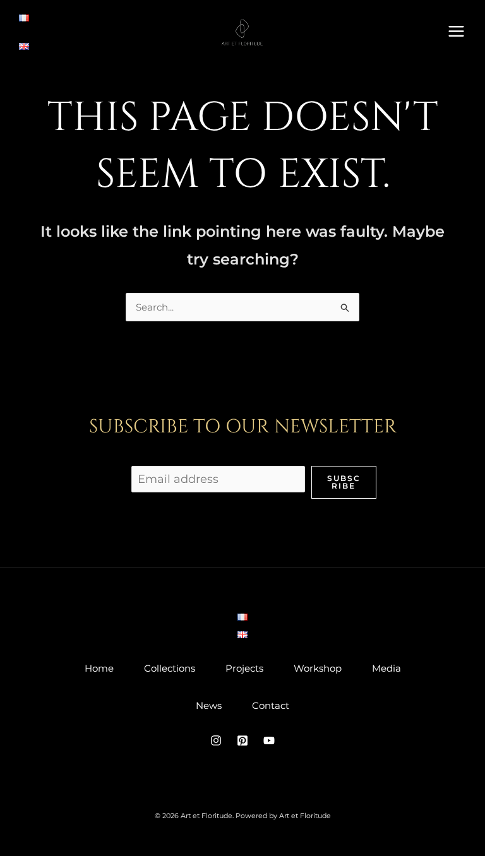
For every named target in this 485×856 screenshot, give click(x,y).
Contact (270, 705)
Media (386, 668)
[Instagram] (216, 740)
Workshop (318, 668)
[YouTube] (269, 740)
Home (99, 668)
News (209, 705)
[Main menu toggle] (456, 31)
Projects (244, 668)
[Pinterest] (242, 740)
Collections (169, 668)
